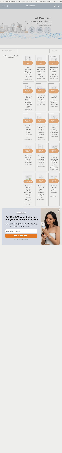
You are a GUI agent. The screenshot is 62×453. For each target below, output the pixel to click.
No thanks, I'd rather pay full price (21, 239)
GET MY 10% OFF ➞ (21, 236)
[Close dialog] (58, 210)
